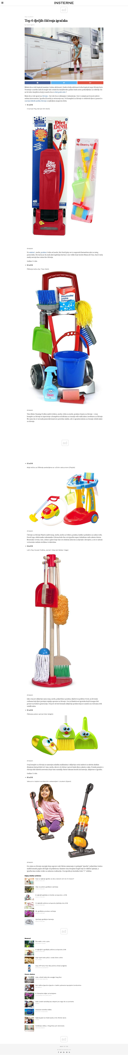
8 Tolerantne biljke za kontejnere (45, 993)
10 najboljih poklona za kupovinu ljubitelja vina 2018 (51, 903)
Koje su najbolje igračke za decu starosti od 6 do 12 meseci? (54, 879)
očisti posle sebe (60, 92)
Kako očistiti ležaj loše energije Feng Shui (48, 977)
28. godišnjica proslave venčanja (45, 911)
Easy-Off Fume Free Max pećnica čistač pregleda (51, 965)
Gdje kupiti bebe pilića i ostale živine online (49, 957)
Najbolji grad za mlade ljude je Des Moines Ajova (50, 1018)
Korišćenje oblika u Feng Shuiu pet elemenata (49, 1026)
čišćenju (45, 96)
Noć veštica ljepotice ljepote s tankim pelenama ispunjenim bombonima (58, 985)
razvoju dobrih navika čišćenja (35, 101)
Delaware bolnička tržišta (43, 1009)
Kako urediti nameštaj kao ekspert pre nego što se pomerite (54, 1001)
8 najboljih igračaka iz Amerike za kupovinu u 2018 (51, 895)
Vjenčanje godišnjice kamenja (44, 919)
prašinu (43, 252)
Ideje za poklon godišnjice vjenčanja (46, 887)
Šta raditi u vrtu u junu (42, 941)
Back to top (64, 1046)
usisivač (32, 252)
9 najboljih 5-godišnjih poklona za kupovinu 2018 (50, 949)
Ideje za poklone (29, 16)
